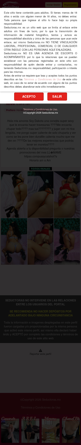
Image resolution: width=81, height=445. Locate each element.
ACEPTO (28, 96)
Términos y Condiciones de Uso (42, 79)
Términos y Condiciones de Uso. (40, 109)
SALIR (57, 96)
